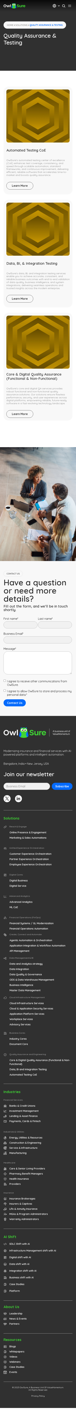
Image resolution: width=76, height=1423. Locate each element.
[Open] (59, 6)
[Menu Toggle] (69, 6)
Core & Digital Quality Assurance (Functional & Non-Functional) (34, 376)
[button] (15, 827)
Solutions (21, 25)
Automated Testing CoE (26, 150)
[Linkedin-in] (18, 798)
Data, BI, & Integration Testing (31, 263)
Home (10, 25)
